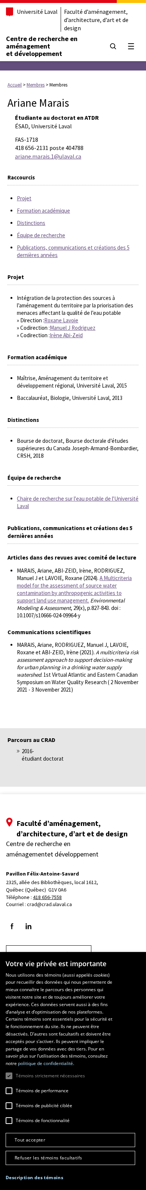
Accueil (14, 85)
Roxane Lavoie (61, 320)
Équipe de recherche (41, 235)
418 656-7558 (47, 897)
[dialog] (73, 1071)
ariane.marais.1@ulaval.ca (48, 156)
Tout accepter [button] (30, 1140)
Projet (24, 198)
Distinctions (31, 222)
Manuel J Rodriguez (72, 327)
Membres (36, 85)
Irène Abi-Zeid (66, 335)
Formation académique (43, 210)
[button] (34, 1177)
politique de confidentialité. (46, 1063)
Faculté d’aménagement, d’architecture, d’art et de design (96, 20)
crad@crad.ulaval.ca (49, 904)
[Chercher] (113, 46)
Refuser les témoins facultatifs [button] (48, 1158)
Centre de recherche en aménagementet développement (41, 46)
